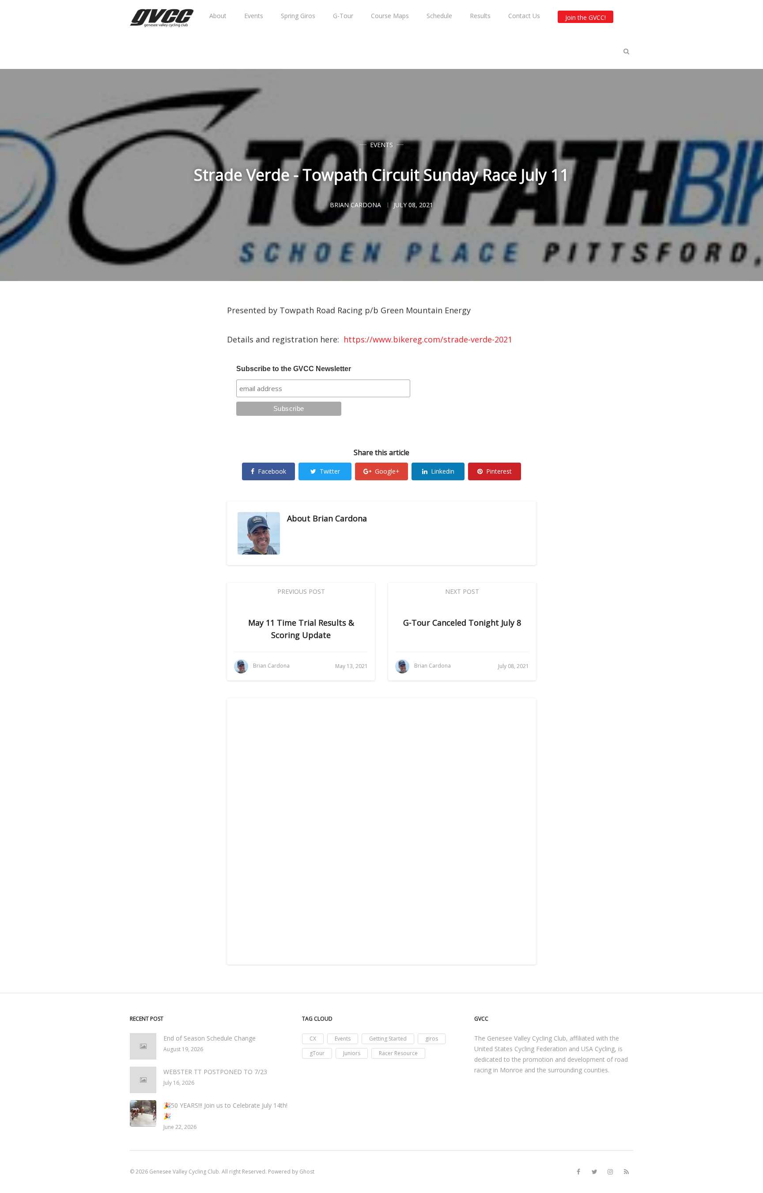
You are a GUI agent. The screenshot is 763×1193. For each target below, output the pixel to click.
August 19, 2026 (183, 1049)
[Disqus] (381, 829)
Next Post (462, 591)
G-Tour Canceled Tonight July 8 (462, 622)
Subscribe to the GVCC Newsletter (293, 368)
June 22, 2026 (179, 1127)
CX (313, 1038)
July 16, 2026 (178, 1083)
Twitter (330, 471)
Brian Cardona (340, 518)
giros (431, 1038)
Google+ (387, 471)
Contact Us (524, 15)
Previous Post (301, 591)
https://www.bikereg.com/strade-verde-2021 (428, 339)
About (218, 15)
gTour (317, 1053)
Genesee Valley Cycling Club (184, 1171)
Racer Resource (398, 1053)
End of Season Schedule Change (209, 1038)
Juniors (351, 1053)
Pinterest (499, 471)
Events (253, 15)
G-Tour (343, 15)
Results (480, 15)
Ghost (306, 1171)
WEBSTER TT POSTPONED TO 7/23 (215, 1072)
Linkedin (442, 471)
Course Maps (390, 15)
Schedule (439, 15)
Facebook (272, 471)
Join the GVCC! (585, 17)
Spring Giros (298, 15)
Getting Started (388, 1038)
